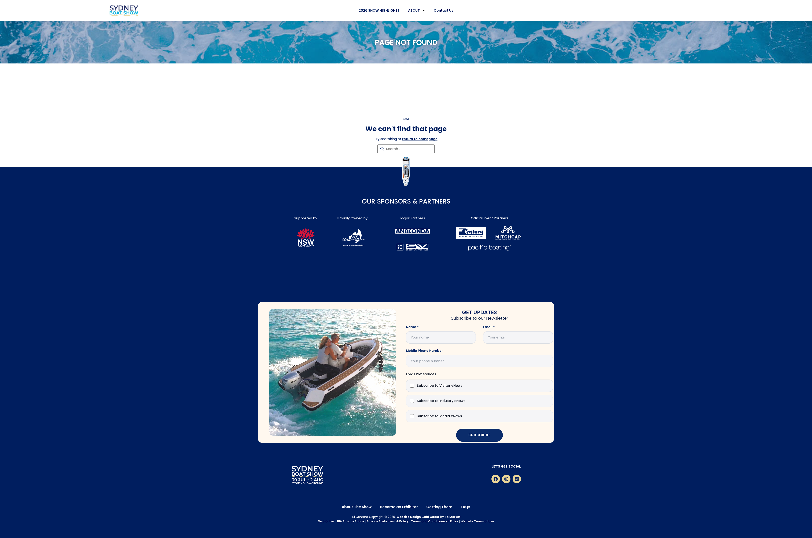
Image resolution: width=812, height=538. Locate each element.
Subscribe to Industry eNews (441, 401)
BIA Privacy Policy (350, 521)
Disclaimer (326, 521)
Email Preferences (421, 374)
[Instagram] (506, 479)
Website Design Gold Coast (417, 517)
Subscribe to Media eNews (439, 416)
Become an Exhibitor (399, 506)
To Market (453, 517)
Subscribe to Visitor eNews (439, 386)
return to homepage (420, 138)
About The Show (357, 506)
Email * (489, 327)
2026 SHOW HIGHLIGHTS (379, 10)
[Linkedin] (517, 479)
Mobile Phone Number (424, 351)
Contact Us (443, 10)
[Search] (382, 149)
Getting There (439, 506)
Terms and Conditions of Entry (434, 521)
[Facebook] (495, 479)
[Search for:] (406, 148)
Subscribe (479, 435)
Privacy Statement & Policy (387, 521)
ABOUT (414, 10)
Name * (412, 327)
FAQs (465, 506)
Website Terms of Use (477, 521)
